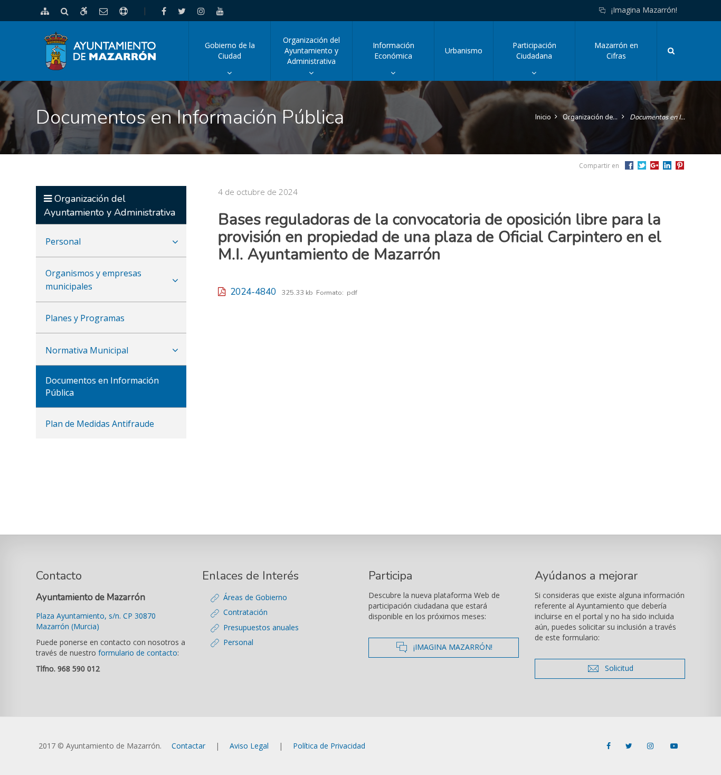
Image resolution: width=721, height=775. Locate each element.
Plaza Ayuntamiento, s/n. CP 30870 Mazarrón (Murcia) (96, 621)
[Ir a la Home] (100, 51)
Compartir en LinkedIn (667, 165)
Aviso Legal (249, 746)
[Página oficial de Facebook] (609, 746)
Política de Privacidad (329, 746)
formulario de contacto (137, 653)
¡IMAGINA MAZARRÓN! (463, 646)
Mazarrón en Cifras (616, 50)
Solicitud (639, 668)
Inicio (543, 117)
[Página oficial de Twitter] (630, 746)
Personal (63, 241)
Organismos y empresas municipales (93, 279)
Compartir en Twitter (642, 165)
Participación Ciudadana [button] (544, 60)
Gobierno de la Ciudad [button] (237, 60)
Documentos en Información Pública (657, 117)
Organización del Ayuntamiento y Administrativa (590, 117)
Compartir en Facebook (629, 165)
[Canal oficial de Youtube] (674, 746)
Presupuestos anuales (261, 627)
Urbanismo (463, 50)
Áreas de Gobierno (255, 597)
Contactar (188, 746)
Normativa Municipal (86, 350)
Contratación (245, 612)
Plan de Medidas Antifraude (99, 423)
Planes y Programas (85, 318)
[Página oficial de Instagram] (651, 746)
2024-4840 (251, 292)
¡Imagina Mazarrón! (644, 10)
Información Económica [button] (403, 60)
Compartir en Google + (654, 165)
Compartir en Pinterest (680, 165)
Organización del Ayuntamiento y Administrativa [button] (317, 58)
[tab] (111, 240)
